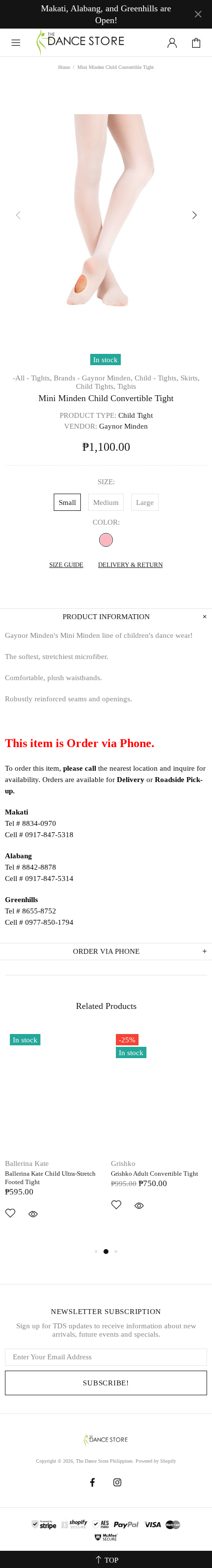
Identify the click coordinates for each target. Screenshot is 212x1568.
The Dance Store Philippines (81, 42)
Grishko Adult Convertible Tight (154, 1173)
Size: (106, 482)
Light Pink (106, 540)
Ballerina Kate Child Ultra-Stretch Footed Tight (50, 1178)
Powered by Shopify (156, 1461)
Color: (106, 522)
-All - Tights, (32, 378)
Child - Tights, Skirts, (167, 378)
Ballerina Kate (27, 1163)
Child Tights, (95, 386)
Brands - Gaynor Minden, (93, 378)
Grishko (123, 1163)
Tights (126, 386)
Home (64, 67)
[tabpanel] (53, 1137)
